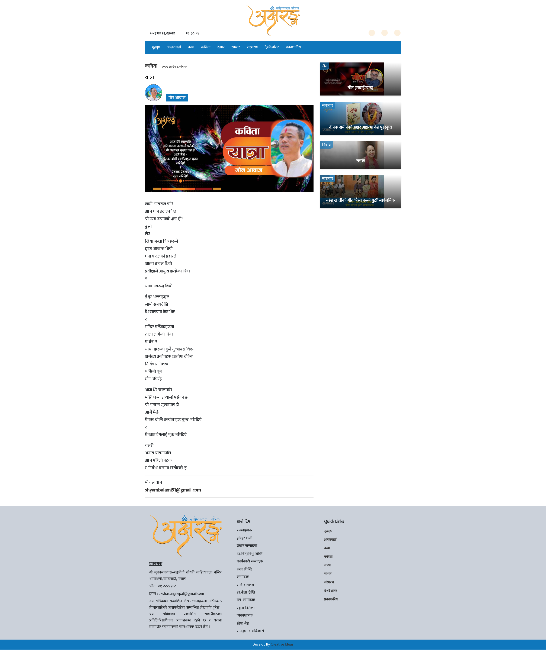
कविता (206, 47)
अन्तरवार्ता (174, 47)
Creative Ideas (282, 644)
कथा (191, 47)
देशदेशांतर (272, 47)
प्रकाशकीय (293, 47)
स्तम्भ (221, 47)
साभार (235, 47)
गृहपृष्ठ (156, 47)
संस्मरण (252, 47)
